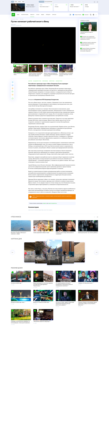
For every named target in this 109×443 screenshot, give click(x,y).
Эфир (18, 14)
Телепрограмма (24, 14)
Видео (42, 14)
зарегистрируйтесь (52, 203)
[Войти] (93, 14)
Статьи (37, 14)
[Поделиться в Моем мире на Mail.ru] (12, 95)
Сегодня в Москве (78, 14)
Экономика (86, 14)
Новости (32, 14)
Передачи (48, 14)
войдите (44, 203)
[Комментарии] (12, 98)
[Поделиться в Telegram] (12, 82)
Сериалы (54, 14)
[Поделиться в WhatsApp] (12, 91)
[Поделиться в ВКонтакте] (12, 85)
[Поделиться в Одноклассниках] (12, 88)
